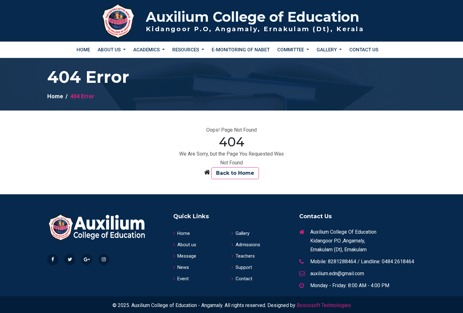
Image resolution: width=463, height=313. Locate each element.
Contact (244, 279)
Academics (147, 50)
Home (83, 50)
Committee (291, 50)
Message (186, 256)
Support (244, 267)
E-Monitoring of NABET (241, 50)
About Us (110, 50)
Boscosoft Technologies (324, 305)
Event (183, 279)
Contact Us (363, 50)
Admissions (248, 245)
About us (186, 245)
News (183, 267)
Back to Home (235, 173)
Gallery (327, 50)
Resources (186, 50)
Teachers (245, 256)
